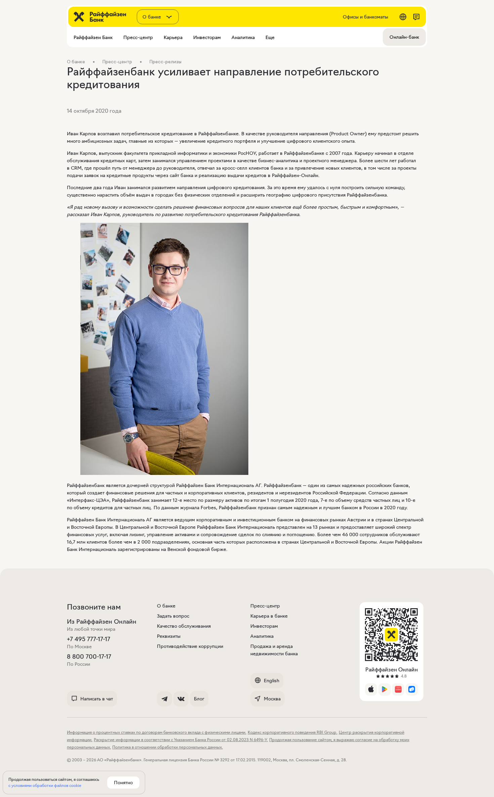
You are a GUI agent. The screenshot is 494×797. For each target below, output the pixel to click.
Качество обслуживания (184, 626)
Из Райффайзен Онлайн (101, 621)
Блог (199, 699)
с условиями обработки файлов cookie (44, 785)
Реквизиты (168, 636)
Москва (272, 699)
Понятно (123, 782)
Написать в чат (96, 699)
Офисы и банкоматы (365, 17)
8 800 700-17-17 (89, 656)
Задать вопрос (173, 616)
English (271, 681)
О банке (166, 606)
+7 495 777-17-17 (88, 639)
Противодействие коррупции (190, 646)
